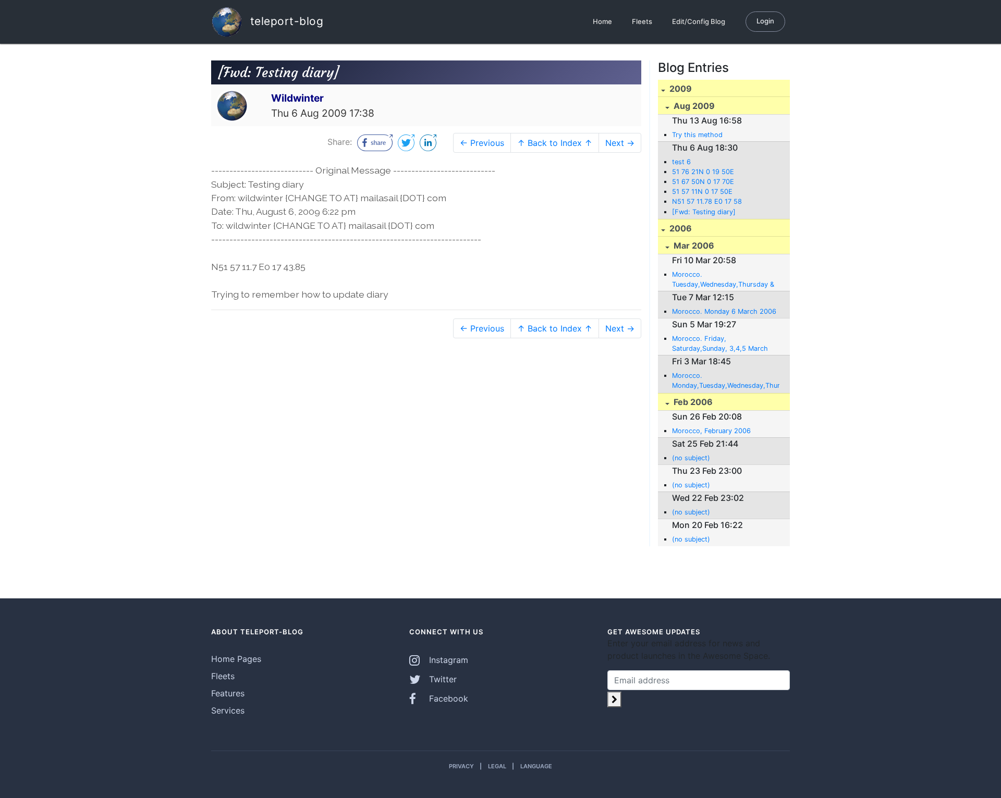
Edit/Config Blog (698, 21)
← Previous (482, 143)
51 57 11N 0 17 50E (702, 191)
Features (228, 693)
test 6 (681, 162)
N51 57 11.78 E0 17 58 (707, 201)
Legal (497, 766)
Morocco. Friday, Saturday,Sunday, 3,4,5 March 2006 (720, 344)
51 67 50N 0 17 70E (703, 182)
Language (536, 766)
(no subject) (691, 458)
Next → (619, 143)
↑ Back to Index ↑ (554, 143)
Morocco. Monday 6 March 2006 (724, 311)
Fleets (642, 21)
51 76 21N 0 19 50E (703, 172)
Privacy (461, 766)
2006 (679, 228)
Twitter (441, 679)
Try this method (697, 135)
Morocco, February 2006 (711, 431)
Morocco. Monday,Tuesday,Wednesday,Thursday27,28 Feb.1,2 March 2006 (725, 381)
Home (602, 21)
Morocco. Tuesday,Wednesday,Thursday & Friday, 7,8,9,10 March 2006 (723, 280)
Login (765, 21)
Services (228, 710)
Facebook (447, 698)
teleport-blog (285, 20)
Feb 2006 (692, 402)
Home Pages (236, 659)
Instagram (447, 660)
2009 (679, 88)
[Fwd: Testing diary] (704, 212)
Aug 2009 (693, 106)
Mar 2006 (693, 245)
